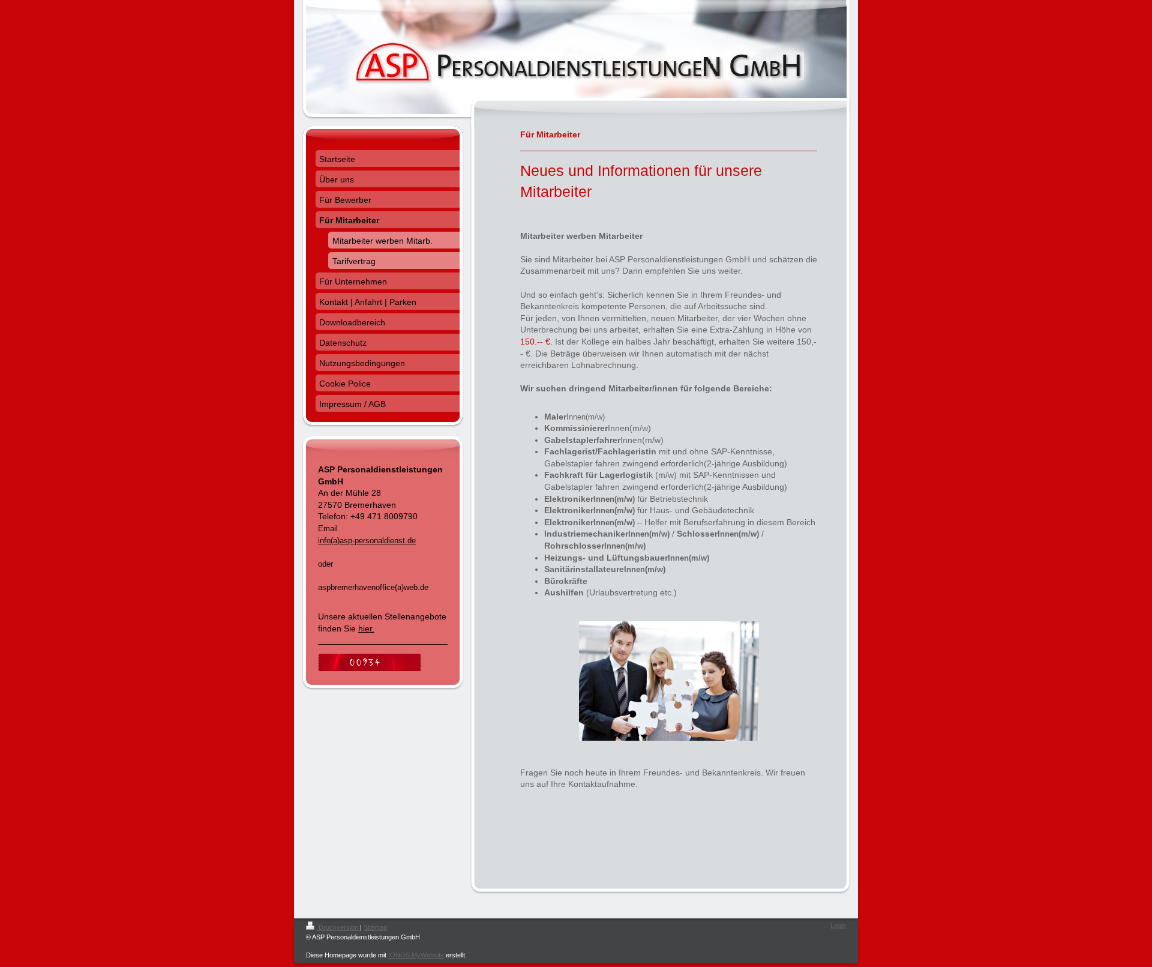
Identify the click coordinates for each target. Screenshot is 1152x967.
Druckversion (338, 927)
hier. (366, 628)
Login (838, 925)
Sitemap (375, 927)
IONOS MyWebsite (416, 955)
